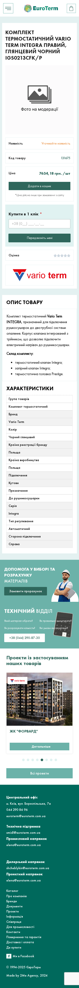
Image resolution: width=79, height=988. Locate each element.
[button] (23, 760)
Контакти (13, 932)
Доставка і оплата (20, 942)
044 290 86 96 (17, 809)
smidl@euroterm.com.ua (23, 832)
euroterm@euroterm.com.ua (26, 816)
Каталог (12, 890)
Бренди (11, 901)
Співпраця (13, 921)
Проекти (12, 911)
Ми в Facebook (23, 956)
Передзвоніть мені (39, 238)
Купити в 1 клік (25, 214)
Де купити (13, 947)
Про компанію (16, 896)
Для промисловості (20, 927)
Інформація (14, 916)
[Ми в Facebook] (8, 956)
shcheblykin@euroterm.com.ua (27, 868)
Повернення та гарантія (23, 937)
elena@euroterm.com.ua (23, 845)
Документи (14, 906)
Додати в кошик (39, 186)
